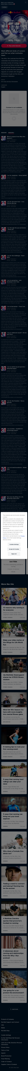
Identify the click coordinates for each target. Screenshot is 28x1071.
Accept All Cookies (14, 549)
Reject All (14, 553)
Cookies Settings (14, 544)
